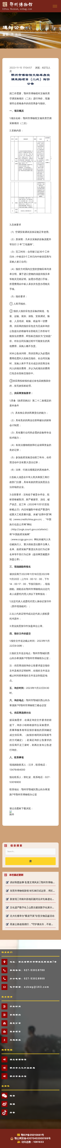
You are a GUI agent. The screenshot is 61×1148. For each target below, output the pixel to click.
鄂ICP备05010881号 (32, 1134)
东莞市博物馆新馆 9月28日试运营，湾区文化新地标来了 (32, 890)
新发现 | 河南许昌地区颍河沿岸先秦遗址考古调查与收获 (32, 899)
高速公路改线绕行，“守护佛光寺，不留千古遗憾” (32, 924)
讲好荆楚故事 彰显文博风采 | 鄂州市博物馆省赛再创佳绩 (32, 882)
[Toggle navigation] (54, 6)
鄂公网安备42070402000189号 (33, 1138)
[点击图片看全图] (30, 174)
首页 (5, 34)
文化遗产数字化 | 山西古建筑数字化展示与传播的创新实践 (32, 907)
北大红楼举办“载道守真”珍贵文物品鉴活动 (32, 915)
